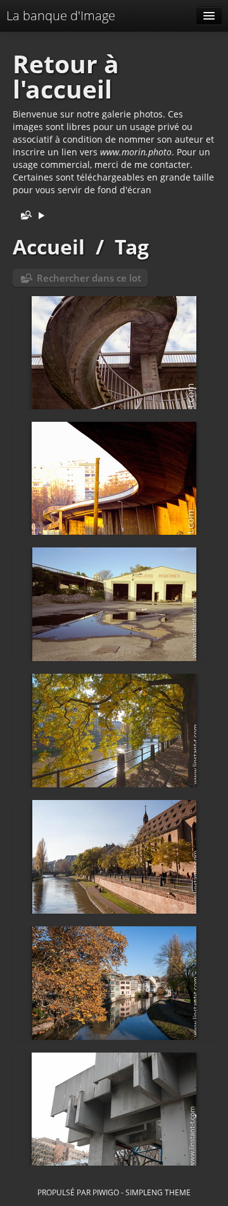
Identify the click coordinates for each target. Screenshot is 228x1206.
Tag (132, 246)
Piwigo (105, 1192)
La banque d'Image (60, 15)
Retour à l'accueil (66, 76)
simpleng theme (158, 1192)
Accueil (49, 246)
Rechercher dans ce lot (89, 278)
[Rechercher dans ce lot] (23, 216)
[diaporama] (41, 216)
